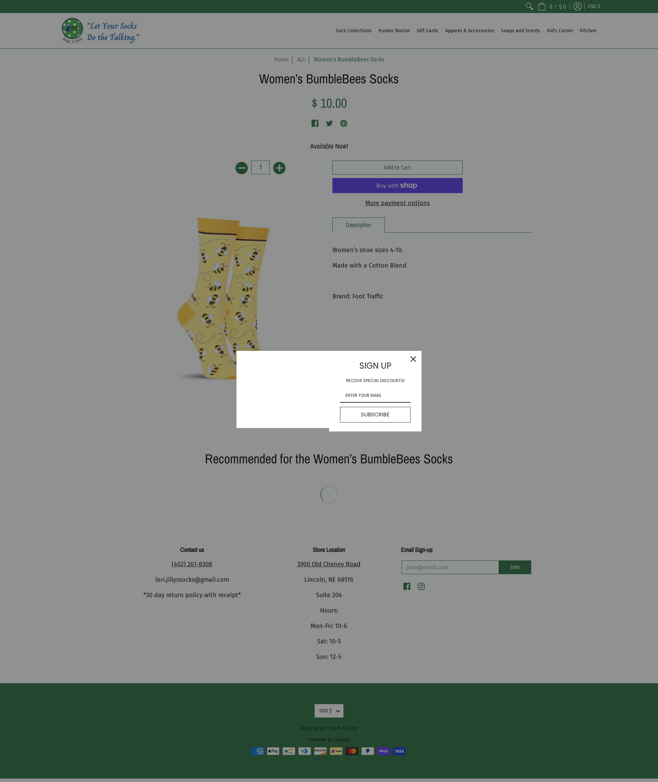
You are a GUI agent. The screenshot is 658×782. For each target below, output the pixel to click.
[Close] (413, 359)
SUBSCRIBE (375, 414)
